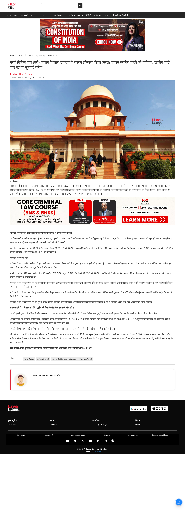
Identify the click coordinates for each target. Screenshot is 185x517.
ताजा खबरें (24, 15)
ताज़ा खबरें (22, 56)
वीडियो (88, 15)
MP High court (43, 359)
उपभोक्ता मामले (59, 15)
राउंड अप (97, 15)
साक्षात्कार (54, 425)
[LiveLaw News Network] (21, 380)
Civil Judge (29, 359)
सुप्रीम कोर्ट (35, 15)
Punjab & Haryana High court (64, 359)
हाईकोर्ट (46, 15)
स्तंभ (52, 420)
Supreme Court (85, 359)
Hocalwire (97, 451)
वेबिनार (137, 420)
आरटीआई (96, 420)
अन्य (106, 15)
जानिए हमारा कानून (76, 15)
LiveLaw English (120, 15)
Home (13, 56)
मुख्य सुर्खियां (12, 15)
